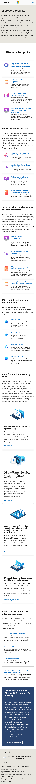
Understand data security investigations (19, 252)
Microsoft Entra (16, 319)
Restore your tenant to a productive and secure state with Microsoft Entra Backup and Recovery (21, 65)
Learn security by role (11, 658)
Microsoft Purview (17, 345)
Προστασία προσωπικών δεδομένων (11, 772)
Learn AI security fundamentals (16, 237)
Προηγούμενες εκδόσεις (24, 766)
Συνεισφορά (14, 769)
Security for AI (9, 647)
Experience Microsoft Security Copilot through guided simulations (21, 110)
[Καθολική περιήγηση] (1, 2)
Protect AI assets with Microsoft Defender (18, 94)
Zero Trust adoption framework (15, 633)
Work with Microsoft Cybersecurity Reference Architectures (16, 671)
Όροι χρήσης (5, 779)
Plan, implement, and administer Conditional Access (21, 283)
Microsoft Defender (17, 333)
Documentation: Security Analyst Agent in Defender (20, 191)
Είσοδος (32, 2)
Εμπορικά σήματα (16, 779)
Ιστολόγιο (4, 769)
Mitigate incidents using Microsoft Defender (19, 267)
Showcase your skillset (11, 600)
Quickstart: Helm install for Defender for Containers (20, 154)
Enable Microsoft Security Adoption (19, 81)
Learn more (8, 446)
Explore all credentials (13, 743)
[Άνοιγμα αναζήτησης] (27, 2)
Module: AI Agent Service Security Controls (19, 178)
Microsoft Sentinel (17, 356)
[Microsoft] (18, 2)
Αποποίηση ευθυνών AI (8, 766)
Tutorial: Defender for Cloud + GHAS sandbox (21, 166)
